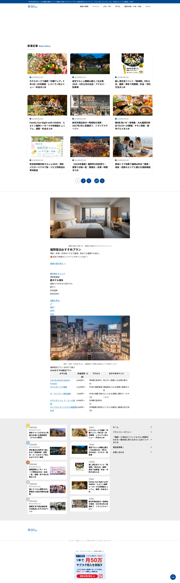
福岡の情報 (84, 6)
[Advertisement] (90, 28)
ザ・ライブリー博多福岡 (60, 393)
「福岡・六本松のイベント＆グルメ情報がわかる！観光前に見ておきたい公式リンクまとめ (131, 440)
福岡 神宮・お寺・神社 (132, 6)
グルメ (148, 6)
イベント (95, 6)
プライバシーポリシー (122, 432)
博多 (52, 307)
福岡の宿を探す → (58, 263)
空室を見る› (55, 300)
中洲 (52, 314)
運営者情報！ (118, 447)
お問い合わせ (118, 452)
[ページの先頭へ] (173, 577)
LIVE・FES (107, 6)
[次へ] (102, 180)
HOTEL (117, 6)
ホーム (115, 427)
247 (96, 181)
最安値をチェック (57, 273)
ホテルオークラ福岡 (58, 387)
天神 (52, 310)
